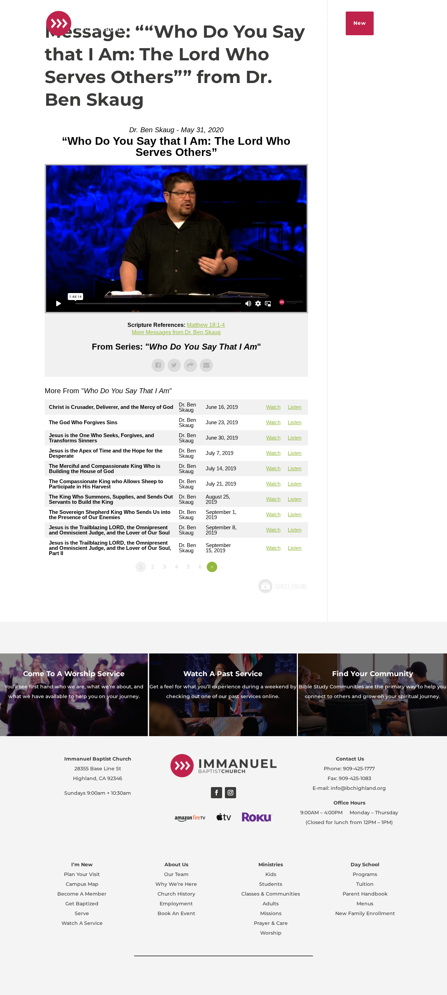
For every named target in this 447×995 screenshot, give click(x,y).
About (231, 23)
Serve (82, 913)
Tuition (365, 884)
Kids (270, 874)
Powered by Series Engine (282, 586)
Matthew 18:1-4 (206, 325)
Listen (294, 407)
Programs (365, 874)
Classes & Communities (270, 894)
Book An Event (176, 913)
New (359, 23)
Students (270, 884)
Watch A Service (82, 923)
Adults (271, 903)
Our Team (176, 874)
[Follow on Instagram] (230, 792)
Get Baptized (81, 903)
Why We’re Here (176, 884)
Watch (273, 407)
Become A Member (82, 894)
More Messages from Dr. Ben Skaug (176, 332)
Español (202, 23)
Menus (365, 903)
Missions (270, 913)
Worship (270, 933)
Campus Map (82, 884)
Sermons (302, 23)
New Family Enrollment (365, 913)
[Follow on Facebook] (216, 792)
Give (330, 23)
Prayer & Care (271, 923)
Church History (176, 894)
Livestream (265, 23)
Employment (176, 903)
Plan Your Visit (82, 874)
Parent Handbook (365, 894)
